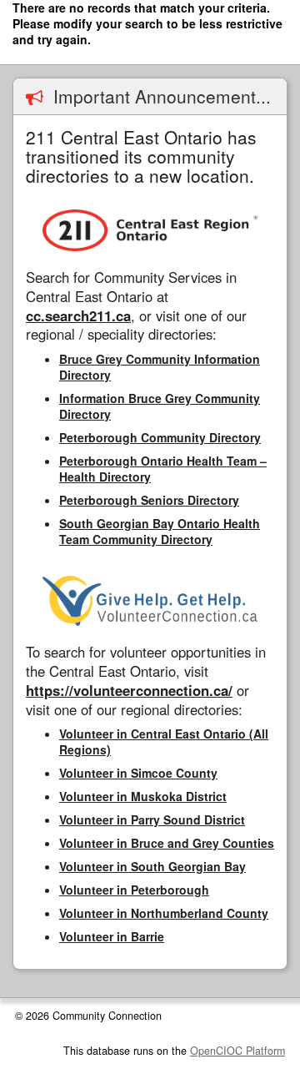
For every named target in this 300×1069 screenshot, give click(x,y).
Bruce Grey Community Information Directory (159, 366)
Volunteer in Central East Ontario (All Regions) (163, 741)
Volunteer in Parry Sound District (152, 819)
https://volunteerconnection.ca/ (129, 690)
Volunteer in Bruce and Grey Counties (166, 843)
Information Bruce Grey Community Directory (159, 406)
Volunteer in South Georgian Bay (152, 866)
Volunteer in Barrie (111, 936)
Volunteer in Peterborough (134, 889)
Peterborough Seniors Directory (149, 500)
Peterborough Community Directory (160, 437)
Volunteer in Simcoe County (138, 772)
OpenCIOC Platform (237, 1050)
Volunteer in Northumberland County (163, 913)
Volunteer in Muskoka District (143, 796)
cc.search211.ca (78, 315)
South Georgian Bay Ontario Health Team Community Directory (159, 531)
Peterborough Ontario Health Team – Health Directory (163, 468)
